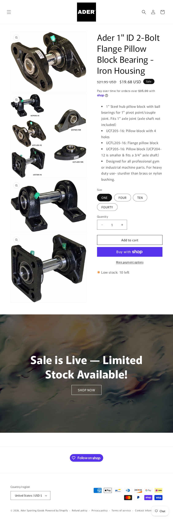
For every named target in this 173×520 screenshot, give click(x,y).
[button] (9, 12)
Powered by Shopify (56, 510)
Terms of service (121, 510)
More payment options (129, 262)
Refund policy (79, 510)
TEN (140, 197)
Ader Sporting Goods (33, 510)
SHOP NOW (86, 390)
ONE (104, 197)
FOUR (123, 197)
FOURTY (107, 207)
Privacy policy (100, 510)
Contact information (146, 510)
